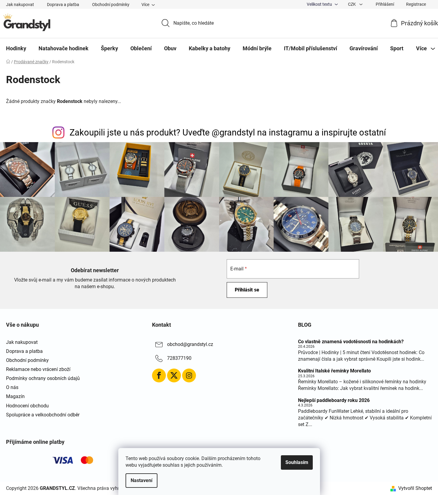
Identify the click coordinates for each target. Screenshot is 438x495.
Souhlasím (296, 462)
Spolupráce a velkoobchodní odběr (42, 415)
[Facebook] (159, 375)
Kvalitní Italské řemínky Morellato (334, 371)
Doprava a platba (63, 4)
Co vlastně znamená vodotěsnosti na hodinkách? (351, 341)
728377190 (179, 358)
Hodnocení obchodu (27, 406)
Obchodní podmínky (110, 4)
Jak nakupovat (20, 4)
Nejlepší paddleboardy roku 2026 (334, 400)
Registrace (416, 4)
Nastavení (141, 480)
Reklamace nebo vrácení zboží (38, 369)
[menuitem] (16, 48)
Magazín (15, 396)
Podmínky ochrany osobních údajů (43, 378)
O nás (12, 387)
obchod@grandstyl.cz (190, 344)
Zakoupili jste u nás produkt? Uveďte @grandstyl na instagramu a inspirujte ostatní (228, 132)
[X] (174, 375)
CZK (352, 4)
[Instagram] (189, 375)
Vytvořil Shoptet (415, 488)
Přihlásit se (247, 290)
